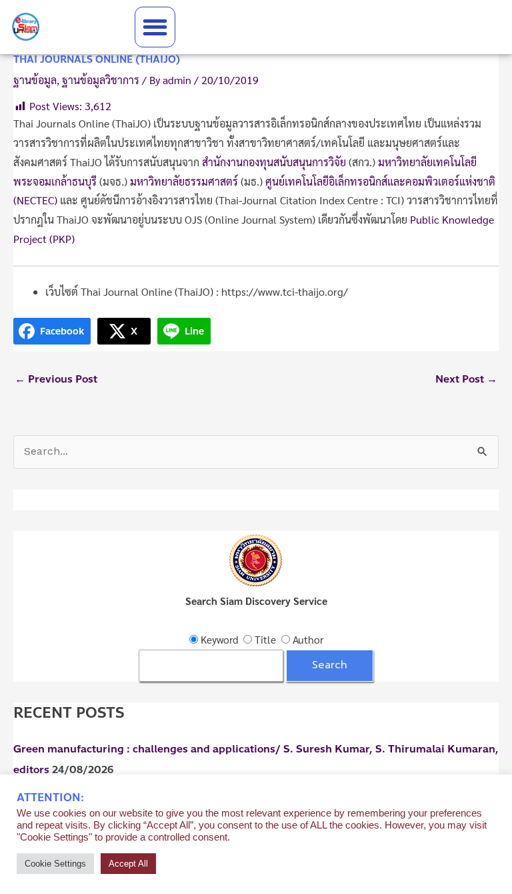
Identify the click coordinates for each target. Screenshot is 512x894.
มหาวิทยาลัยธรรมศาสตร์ (184, 181)
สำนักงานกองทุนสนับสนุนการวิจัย (274, 162)
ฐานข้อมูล (35, 80)
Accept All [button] (128, 864)
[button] (155, 27)
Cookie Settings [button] (55, 864)
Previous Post (56, 379)
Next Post (466, 379)
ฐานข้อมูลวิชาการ (100, 80)
